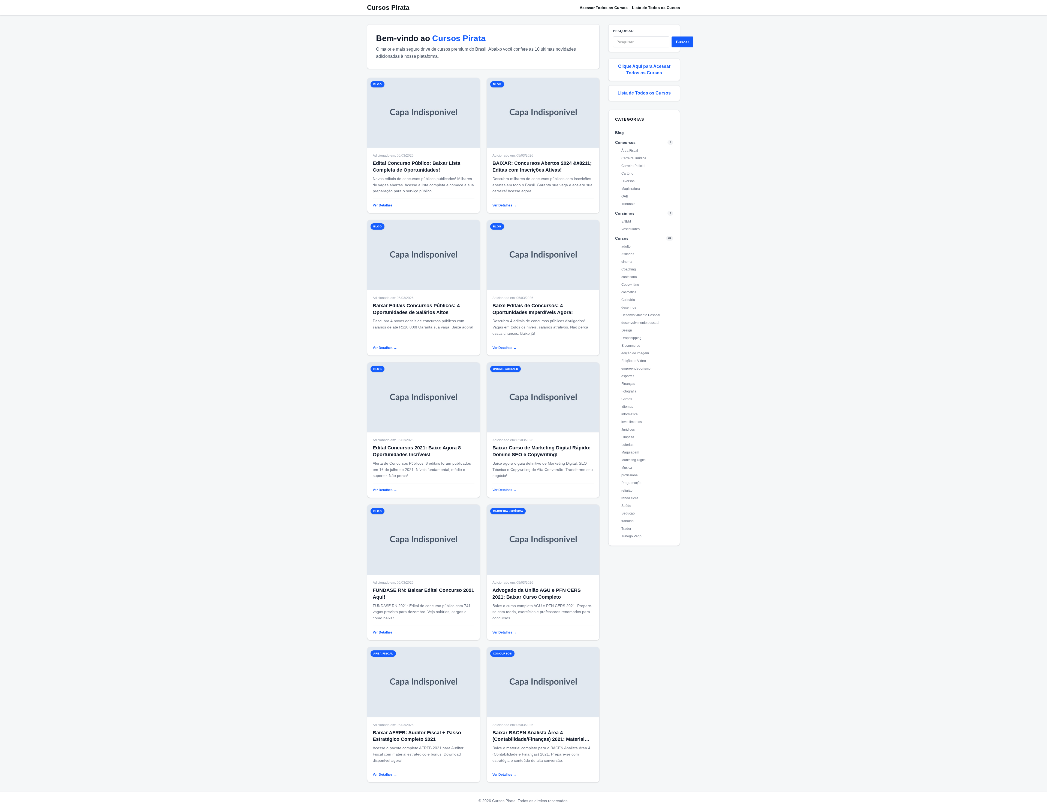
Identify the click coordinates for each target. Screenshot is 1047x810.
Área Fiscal (629, 151)
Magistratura (630, 189)
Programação (631, 483)
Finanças (628, 384)
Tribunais (628, 204)
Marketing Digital (633, 460)
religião (627, 490)
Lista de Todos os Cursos (656, 7)
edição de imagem (635, 353)
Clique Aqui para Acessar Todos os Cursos (644, 69)
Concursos (625, 142)
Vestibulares (630, 229)
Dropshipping (631, 338)
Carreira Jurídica (633, 158)
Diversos (627, 181)
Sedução (628, 513)
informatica (629, 414)
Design (626, 330)
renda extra (629, 498)
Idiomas (627, 407)
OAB (624, 196)
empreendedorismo (636, 368)
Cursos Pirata (388, 7)
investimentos (631, 422)
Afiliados (627, 254)
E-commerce (630, 346)
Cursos (621, 238)
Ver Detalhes (385, 205)
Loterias (627, 445)
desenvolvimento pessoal (640, 323)
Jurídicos (628, 429)
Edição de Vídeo (633, 361)
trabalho (627, 521)
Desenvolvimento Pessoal (640, 315)
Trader (626, 529)
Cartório (627, 173)
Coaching (628, 269)
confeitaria (629, 277)
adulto (626, 246)
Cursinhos (624, 213)
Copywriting (630, 285)
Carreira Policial (633, 166)
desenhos (628, 307)
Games (626, 399)
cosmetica (628, 292)
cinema (626, 262)
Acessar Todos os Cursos (604, 7)
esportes (627, 376)
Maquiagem (630, 452)
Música (626, 468)
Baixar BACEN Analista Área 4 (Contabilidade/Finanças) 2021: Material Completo (538, 739)
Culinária (628, 300)
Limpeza (627, 437)
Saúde (626, 506)
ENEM (626, 221)
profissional (630, 475)
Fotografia (628, 391)
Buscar (682, 42)
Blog (619, 132)
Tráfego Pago (631, 536)
